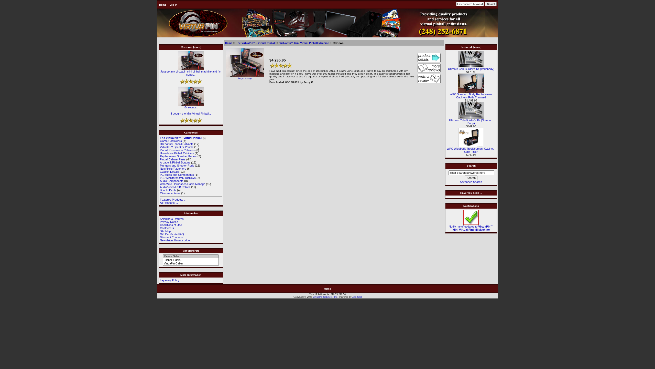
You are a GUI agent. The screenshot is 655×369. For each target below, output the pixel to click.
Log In (173, 4)
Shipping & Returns (172, 218)
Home (162, 4)
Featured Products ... (173, 199)
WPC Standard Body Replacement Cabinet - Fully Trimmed (471, 96)
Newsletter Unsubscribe (175, 240)
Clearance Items (170, 193)
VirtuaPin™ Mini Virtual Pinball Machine (304, 43)
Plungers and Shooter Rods (177, 165)
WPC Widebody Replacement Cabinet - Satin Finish (471, 150)
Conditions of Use (171, 225)
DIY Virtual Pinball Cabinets (176, 144)
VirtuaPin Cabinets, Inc (325, 297)
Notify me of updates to (471, 228)
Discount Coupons (171, 237)
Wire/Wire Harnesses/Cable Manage (182, 184)
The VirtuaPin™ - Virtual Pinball (256, 43)
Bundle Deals (168, 190)
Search (471, 165)
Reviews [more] (191, 47)
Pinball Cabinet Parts (172, 159)
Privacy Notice (169, 221)
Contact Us (167, 228)
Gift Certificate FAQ (172, 234)
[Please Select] (190, 256)
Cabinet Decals (169, 171)
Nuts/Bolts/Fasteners (173, 168)
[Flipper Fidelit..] (190, 260)
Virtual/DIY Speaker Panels (176, 147)
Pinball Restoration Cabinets (177, 150)
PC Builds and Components (177, 174)
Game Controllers (171, 140)
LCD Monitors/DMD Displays (178, 177)
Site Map (165, 231)
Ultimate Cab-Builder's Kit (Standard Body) (471, 122)
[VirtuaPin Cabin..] (190, 263)
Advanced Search (471, 181)
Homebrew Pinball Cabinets (177, 153)
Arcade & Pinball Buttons (175, 162)
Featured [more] (471, 47)
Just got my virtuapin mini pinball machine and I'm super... (190, 73)
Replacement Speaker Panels (178, 156)
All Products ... (169, 202)
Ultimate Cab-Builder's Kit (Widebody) (471, 68)
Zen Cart (357, 297)
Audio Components (171, 180)
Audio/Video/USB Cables (175, 187)
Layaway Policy (169, 280)
